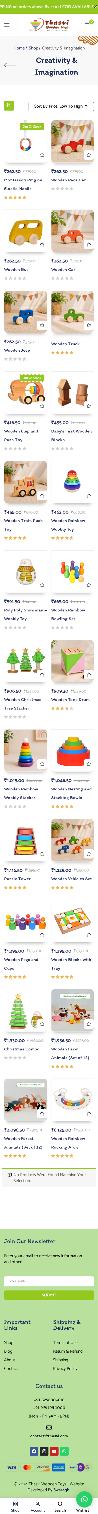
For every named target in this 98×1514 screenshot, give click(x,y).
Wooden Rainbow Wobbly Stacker (21, 793)
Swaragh (61, 1490)
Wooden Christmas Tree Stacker (22, 704)
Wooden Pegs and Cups (21, 964)
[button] (84, 1499)
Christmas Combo (21, 1049)
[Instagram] (44, 1451)
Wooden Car (63, 269)
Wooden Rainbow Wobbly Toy (68, 525)
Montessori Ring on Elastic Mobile (23, 184)
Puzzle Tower (17, 878)
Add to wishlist (42, 155)
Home (19, 48)
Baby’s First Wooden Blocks (71, 435)
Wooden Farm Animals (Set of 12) (70, 1053)
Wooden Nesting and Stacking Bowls (71, 793)
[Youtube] (54, 1451)
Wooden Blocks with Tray (71, 964)
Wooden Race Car (68, 179)
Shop (33, 48)
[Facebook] (34, 1451)
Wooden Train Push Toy (23, 525)
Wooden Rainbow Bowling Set (68, 614)
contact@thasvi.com (49, 1435)
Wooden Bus (16, 269)
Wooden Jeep (17, 350)
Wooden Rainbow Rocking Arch (68, 1143)
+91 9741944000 (49, 1407)
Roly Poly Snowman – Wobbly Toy (25, 614)
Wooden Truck (65, 343)
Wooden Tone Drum (70, 699)
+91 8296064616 (49, 1399)
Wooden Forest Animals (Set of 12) (23, 1143)
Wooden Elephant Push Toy (21, 435)
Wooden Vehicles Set (71, 878)
